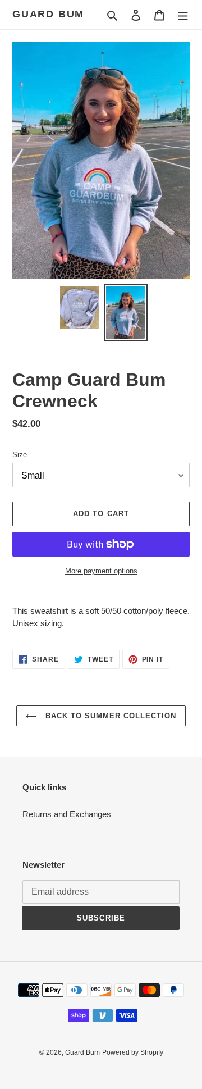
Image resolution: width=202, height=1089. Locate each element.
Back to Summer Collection (109, 716)
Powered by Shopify (132, 1052)
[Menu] (183, 15)
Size (19, 454)
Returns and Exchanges (66, 814)
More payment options (101, 571)
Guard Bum (48, 14)
